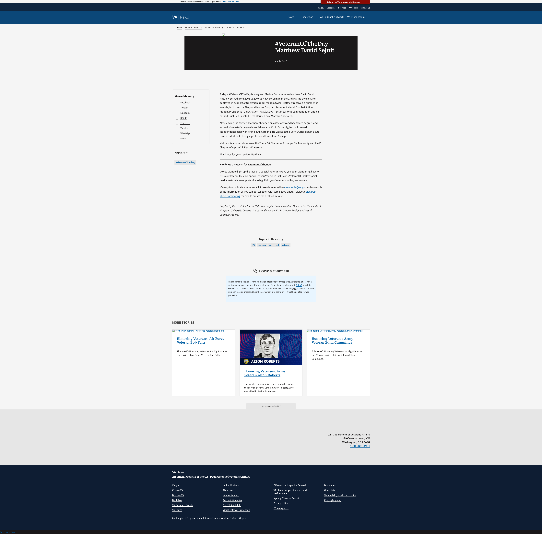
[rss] (346, 428)
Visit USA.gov (239, 518)
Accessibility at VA (232, 500)
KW (253, 245)
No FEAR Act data (232, 505)
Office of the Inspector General (290, 485)
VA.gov (175, 485)
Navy (271, 245)
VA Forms (177, 510)
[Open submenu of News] (295, 17)
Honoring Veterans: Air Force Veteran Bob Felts (200, 340)
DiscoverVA (178, 495)
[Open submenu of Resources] (314, 17)
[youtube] (335, 428)
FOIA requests (281, 508)
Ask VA (299, 285)
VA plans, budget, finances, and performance (290, 491)
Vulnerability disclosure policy (340, 495)
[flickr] (368, 428)
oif (277, 245)
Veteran (285, 245)
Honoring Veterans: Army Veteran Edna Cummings (332, 340)
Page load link (7, 532)
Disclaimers (330, 485)
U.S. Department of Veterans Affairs (227, 476)
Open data (329, 490)
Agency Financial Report (286, 498)
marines (262, 245)
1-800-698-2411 (360, 446)
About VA (228, 490)
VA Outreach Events (182, 505)
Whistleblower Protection (236, 510)
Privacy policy (281, 503)
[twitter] (341, 428)
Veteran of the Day (185, 162)
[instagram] (357, 428)
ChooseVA (177, 490)
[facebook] (352, 428)
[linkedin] (363, 428)
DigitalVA (177, 500)
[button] (369, 17)
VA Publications (231, 485)
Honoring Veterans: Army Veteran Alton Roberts (265, 373)
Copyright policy (332, 500)
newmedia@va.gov (295, 187)
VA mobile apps (231, 495)
